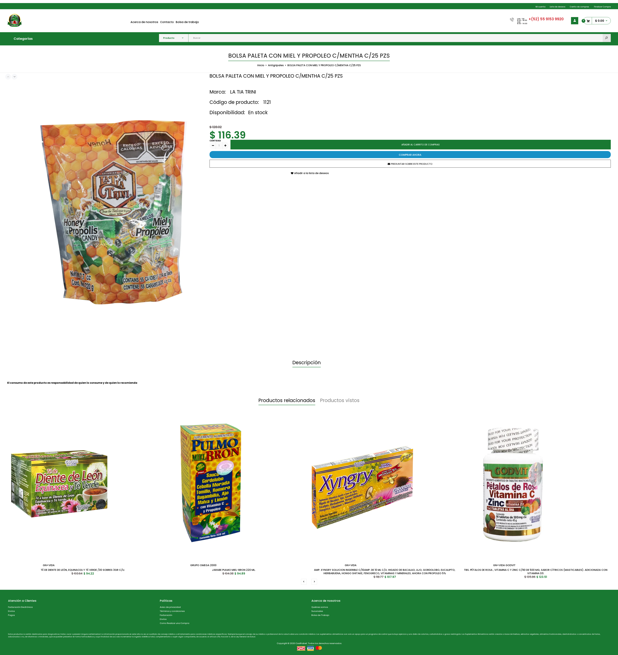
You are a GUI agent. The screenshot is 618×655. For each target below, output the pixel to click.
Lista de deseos (557, 6)
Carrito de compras (579, 6)
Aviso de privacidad (170, 607)
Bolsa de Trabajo (320, 615)
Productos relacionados (286, 400)
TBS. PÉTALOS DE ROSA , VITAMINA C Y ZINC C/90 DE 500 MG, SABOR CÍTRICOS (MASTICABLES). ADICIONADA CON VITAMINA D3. (535, 571)
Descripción (306, 362)
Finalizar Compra (602, 6)
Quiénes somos (319, 607)
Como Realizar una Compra (174, 623)
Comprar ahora (410, 155)
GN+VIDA (49, 565)
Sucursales (317, 611)
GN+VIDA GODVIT (504, 565)
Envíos (11, 611)
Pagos (11, 615)
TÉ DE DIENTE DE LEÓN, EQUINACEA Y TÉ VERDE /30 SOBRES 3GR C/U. (83, 570)
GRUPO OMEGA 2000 (203, 565)
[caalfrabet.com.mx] (14, 26)
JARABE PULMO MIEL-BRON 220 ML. (234, 570)
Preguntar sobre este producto (411, 164)
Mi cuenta (540, 6)
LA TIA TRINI (243, 91)
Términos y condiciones (172, 611)
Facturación (166, 615)
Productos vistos (340, 400)
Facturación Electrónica (20, 607)
